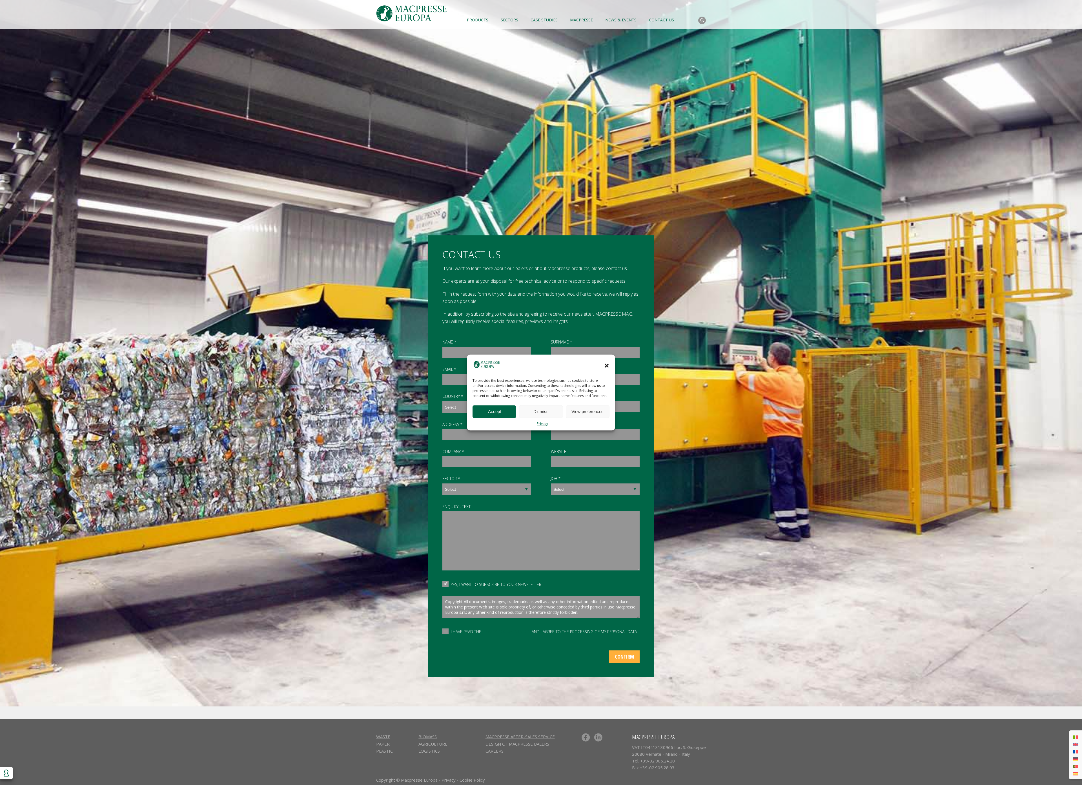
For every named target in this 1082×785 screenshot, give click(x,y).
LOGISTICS (429, 751)
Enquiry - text (456, 506)
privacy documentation (506, 631)
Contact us (661, 20)
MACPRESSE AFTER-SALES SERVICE (520, 736)
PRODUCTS (477, 20)
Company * (453, 451)
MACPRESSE (581, 20)
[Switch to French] (1075, 751)
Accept (494, 411)
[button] (606, 365)
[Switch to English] (1075, 744)
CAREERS (494, 751)
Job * (555, 478)
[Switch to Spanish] (1075, 773)
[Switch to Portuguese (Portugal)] (1075, 766)
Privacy (542, 423)
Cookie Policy (472, 780)
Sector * (451, 478)
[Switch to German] (1075, 758)
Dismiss (541, 411)
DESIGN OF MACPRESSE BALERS (517, 744)
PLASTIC (384, 751)
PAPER (383, 744)
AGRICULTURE (432, 744)
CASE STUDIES (544, 20)
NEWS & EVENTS (621, 20)
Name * (449, 342)
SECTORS (509, 20)
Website (558, 451)
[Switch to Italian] (1075, 736)
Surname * (561, 342)
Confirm (624, 656)
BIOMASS (427, 736)
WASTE (383, 736)
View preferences (587, 411)
